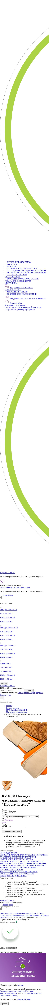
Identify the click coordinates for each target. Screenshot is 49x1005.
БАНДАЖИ (11, 266)
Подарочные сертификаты (15, 305)
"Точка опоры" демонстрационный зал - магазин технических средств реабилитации (24, 915)
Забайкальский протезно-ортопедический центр (18, 913)
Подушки (39, 693)
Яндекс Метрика (24, 999)
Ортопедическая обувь (26, 693)
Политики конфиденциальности (16, 992)
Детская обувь (5, 695)
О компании (19, 587)
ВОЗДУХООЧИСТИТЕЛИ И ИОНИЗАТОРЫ (28, 299)
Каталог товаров (12, 708)
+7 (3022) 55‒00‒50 (7, 573)
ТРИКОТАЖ (12, 264)
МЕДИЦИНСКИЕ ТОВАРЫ (21, 288)
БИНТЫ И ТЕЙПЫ (12, 277)
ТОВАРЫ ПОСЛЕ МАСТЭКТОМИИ (22, 294)
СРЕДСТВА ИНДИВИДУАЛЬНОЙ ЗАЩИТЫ (23, 307)
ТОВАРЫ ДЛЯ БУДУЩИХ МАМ (18, 281)
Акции (27, 587)
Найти (30, 690)
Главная (9, 706)
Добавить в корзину (13, 831)
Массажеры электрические (16, 712)
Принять (4, 1004)
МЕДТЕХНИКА (11, 283)
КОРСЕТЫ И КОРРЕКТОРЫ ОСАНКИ (23, 279)
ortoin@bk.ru (8, 595)
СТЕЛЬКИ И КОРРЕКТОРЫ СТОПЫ (22, 268)
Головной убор (16, 303)
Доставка (3, 587)
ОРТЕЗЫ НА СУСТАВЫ (17, 275)
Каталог (4, 683)
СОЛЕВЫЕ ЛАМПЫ (13, 290)
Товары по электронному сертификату (20, 310)
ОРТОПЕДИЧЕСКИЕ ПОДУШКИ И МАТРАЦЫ (26, 270)
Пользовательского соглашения (12, 991)
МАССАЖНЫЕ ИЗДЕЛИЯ (17, 292)
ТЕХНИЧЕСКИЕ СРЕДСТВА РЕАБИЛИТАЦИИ (26, 273)
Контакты (11, 587)
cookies (21, 985)
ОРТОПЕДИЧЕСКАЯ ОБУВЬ (19, 262)
